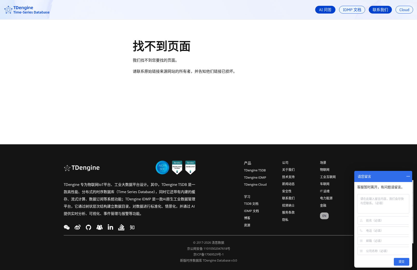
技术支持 (288, 177)
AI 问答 (325, 9)
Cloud (404, 9)
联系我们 (380, 9)
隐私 (285, 219)
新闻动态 (288, 184)
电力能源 (326, 198)
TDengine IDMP (255, 177)
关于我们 (288, 169)
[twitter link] (78, 227)
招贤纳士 (288, 205)
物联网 (324, 169)
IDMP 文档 (352, 9)
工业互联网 (328, 177)
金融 (323, 205)
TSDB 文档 (251, 203)
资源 (247, 225)
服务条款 (288, 212)
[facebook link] (88, 227)
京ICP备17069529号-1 (208, 254)
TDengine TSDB (255, 170)
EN (324, 216)
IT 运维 (325, 191)
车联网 (324, 184)
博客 (247, 218)
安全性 (287, 191)
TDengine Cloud (255, 184)
